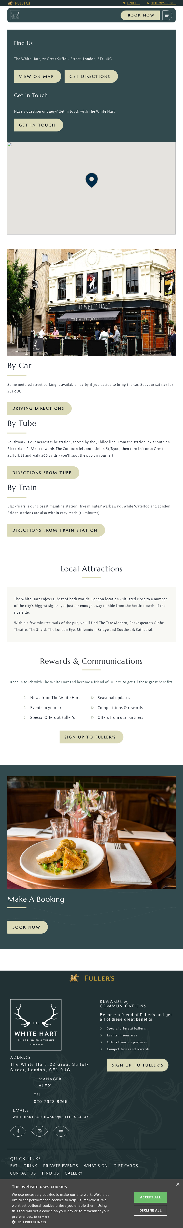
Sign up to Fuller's (90, 737)
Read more (41, 1217)
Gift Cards (126, 1166)
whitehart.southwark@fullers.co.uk (51, 1117)
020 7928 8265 (163, 3)
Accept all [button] (150, 1197)
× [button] (177, 1184)
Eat (14, 1166)
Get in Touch (37, 125)
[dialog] (91, 1203)
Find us (133, 3)
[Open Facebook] (18, 1131)
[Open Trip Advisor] (61, 1131)
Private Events (60, 1166)
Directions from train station (55, 530)
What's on (96, 1166)
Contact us (23, 1173)
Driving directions (38, 408)
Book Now (141, 15)
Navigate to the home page (19, 15)
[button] (91, 180)
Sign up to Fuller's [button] (137, 1065)
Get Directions (90, 76)
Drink (30, 1166)
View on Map (36, 76)
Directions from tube (42, 472)
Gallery (74, 1173)
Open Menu (167, 15)
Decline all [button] (150, 1210)
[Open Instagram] (39, 1131)
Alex (45, 1086)
